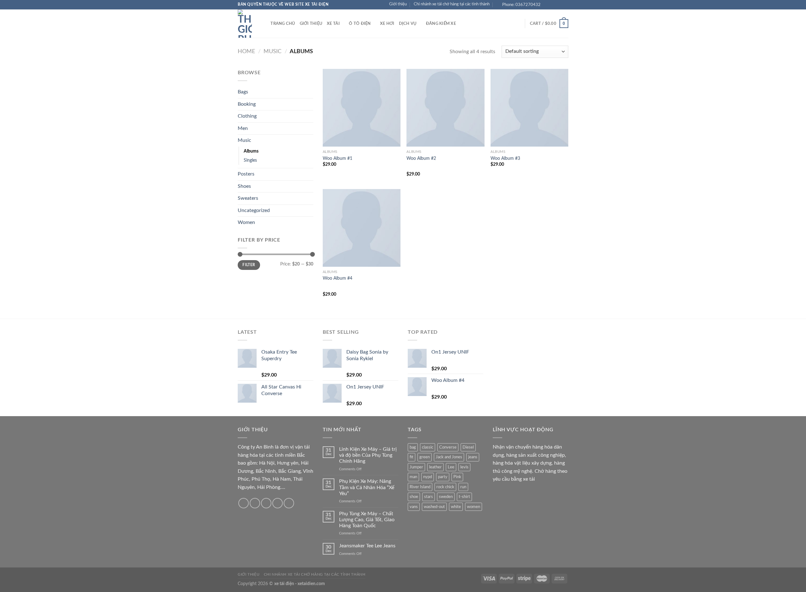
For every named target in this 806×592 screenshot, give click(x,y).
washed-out (434, 507)
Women (246, 222)
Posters (246, 173)
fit (411, 457)
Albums (251, 151)
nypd (427, 477)
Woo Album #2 (421, 158)
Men (243, 128)
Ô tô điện (360, 23)
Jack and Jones (449, 457)
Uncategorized (254, 210)
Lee (451, 467)
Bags (243, 91)
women (473, 507)
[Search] (263, 24)
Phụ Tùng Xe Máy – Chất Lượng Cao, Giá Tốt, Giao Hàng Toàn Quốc (366, 519)
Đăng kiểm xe (441, 23)
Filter (248, 265)
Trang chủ (282, 23)
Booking (247, 104)
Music (272, 51)
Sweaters (248, 198)
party (442, 477)
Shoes (244, 186)
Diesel (468, 447)
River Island (420, 487)
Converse (448, 447)
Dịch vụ (408, 23)
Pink (457, 477)
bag (413, 447)
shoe (414, 497)
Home (246, 51)
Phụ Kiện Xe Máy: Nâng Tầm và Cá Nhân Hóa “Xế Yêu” (366, 487)
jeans (472, 457)
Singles (250, 160)
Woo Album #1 (337, 158)
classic (427, 447)
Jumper (416, 467)
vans (414, 507)
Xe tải (333, 23)
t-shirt (464, 497)
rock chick (445, 487)
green (424, 457)
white (456, 507)
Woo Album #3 (505, 158)
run (463, 487)
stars (428, 497)
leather (435, 467)
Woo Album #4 (337, 278)
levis (464, 467)
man (413, 477)
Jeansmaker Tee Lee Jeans (367, 545)
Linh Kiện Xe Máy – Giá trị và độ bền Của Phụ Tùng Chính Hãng (368, 455)
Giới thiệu (398, 4)
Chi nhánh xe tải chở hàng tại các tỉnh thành (452, 4)
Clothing (247, 116)
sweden (446, 497)
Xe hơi (387, 23)
